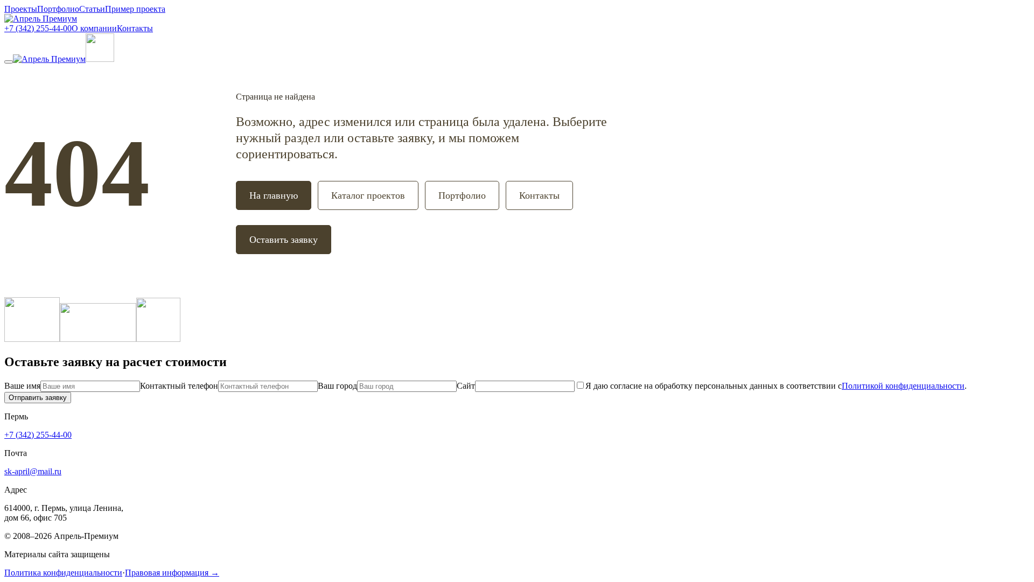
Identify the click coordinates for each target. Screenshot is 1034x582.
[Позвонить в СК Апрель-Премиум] (100, 59)
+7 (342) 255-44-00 (38, 28)
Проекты (20, 8)
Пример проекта (135, 8)
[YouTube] (32, 338)
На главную (273, 195)
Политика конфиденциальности (63, 572)
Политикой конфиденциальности (903, 385)
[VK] (98, 338)
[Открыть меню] (8, 62)
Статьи (92, 8)
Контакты (135, 28)
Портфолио (58, 8)
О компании (94, 28)
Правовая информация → (172, 572)
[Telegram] (158, 338)
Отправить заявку (38, 398)
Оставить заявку (283, 239)
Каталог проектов (368, 195)
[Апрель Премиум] (40, 18)
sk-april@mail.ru (32, 471)
